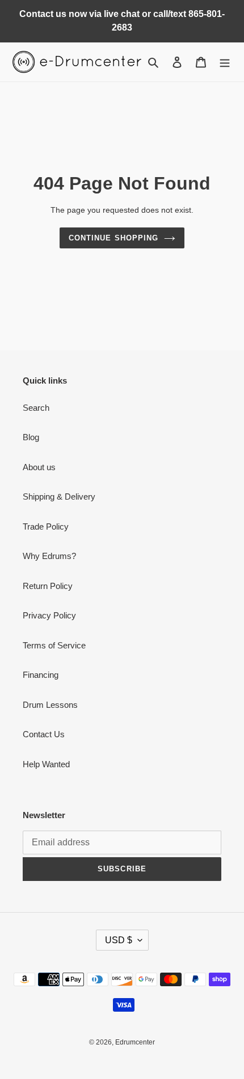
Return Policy (48, 586)
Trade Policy (46, 526)
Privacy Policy (49, 615)
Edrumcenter (135, 1042)
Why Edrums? (49, 556)
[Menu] (225, 62)
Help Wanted (46, 764)
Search (36, 407)
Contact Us (44, 734)
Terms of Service (54, 645)
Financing (40, 675)
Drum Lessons (50, 705)
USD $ (118, 940)
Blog (31, 437)
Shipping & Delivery (59, 496)
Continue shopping (113, 238)
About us (39, 467)
